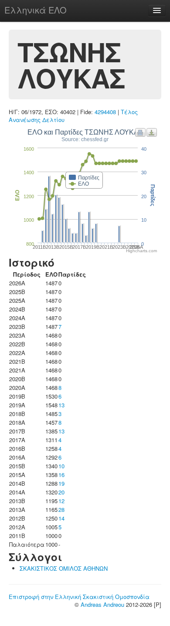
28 (61, 509)
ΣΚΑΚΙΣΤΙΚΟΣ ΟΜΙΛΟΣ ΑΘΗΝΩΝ (64, 568)
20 (61, 492)
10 (61, 466)
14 (61, 518)
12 (61, 501)
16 (61, 474)
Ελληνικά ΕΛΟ (35, 9)
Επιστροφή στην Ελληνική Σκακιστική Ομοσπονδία (79, 596)
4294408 (105, 112)
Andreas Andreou (102, 604)
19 (61, 483)
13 (61, 405)
